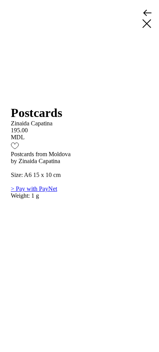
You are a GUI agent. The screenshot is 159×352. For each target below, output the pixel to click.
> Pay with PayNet (34, 188)
